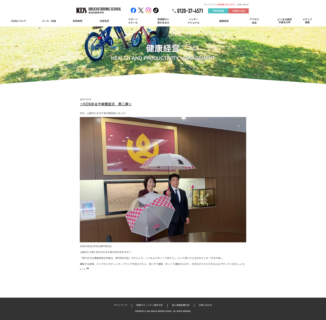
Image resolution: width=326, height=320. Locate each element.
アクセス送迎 (254, 21)
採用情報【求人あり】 (226, 4)
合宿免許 (104, 21)
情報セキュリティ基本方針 (149, 305)
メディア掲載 (307, 21)
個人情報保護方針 (181, 305)
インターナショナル (194, 21)
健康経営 (224, 21)
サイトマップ (209, 4)
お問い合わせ (243, 4)
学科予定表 (218, 11)
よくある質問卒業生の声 (284, 21)
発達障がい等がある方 (163, 21)
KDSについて (18, 21)
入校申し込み (238, 11)
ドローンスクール (133, 21)
